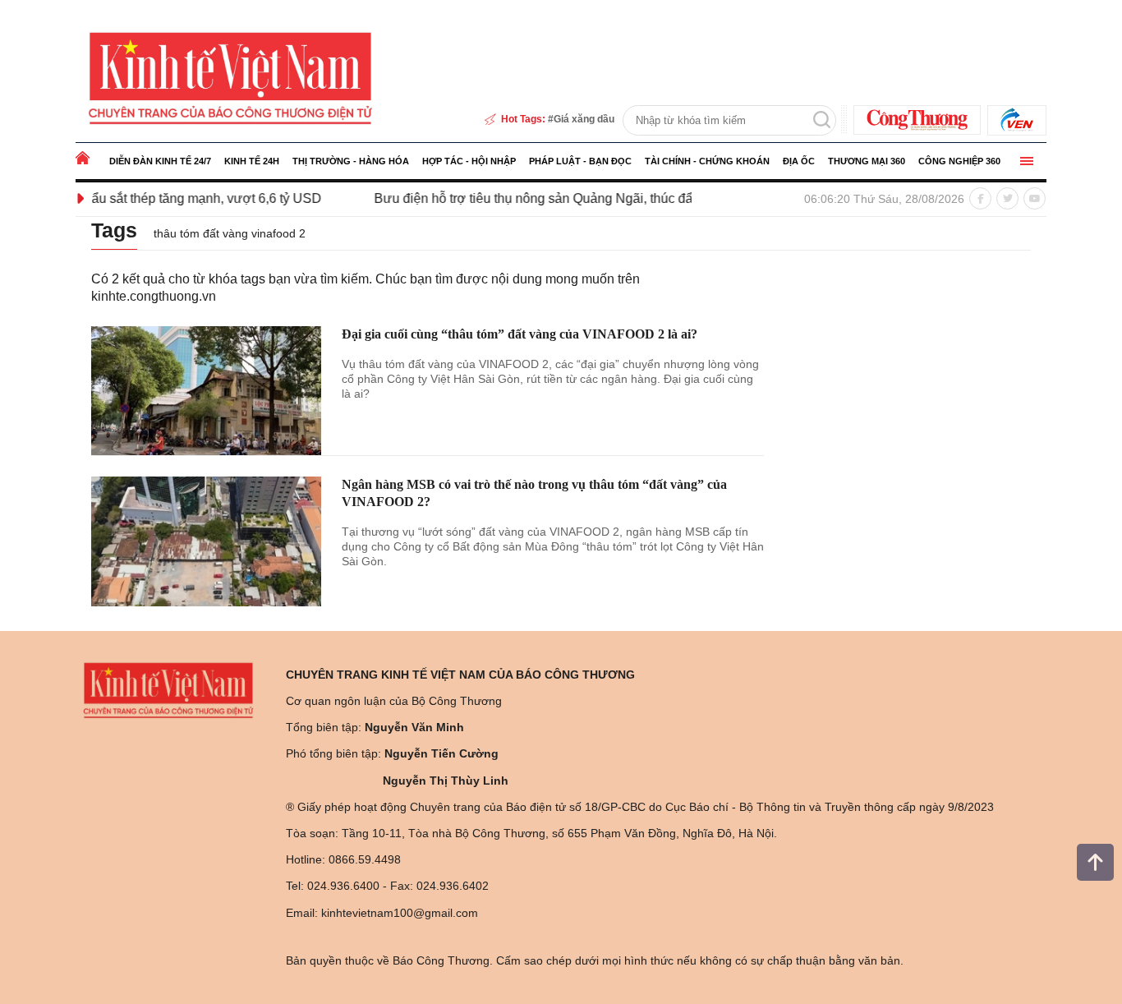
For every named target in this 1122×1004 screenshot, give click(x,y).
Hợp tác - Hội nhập (469, 161)
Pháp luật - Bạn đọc (580, 161)
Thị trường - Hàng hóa (350, 161)
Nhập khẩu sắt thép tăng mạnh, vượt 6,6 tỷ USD (155, 198)
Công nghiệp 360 (959, 161)
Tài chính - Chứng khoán (707, 161)
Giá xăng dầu (584, 119)
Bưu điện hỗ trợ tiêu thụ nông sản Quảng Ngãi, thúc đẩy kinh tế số (539, 198)
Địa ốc (799, 161)
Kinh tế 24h (251, 161)
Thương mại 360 (866, 161)
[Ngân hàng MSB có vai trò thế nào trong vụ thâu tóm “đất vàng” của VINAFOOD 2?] (206, 541)
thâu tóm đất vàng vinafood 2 (230, 233)
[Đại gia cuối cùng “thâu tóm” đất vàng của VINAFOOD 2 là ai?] (206, 391)
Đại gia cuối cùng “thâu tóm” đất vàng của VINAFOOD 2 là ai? (519, 334)
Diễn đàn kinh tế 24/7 (160, 161)
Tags (114, 230)
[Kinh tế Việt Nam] (230, 77)
